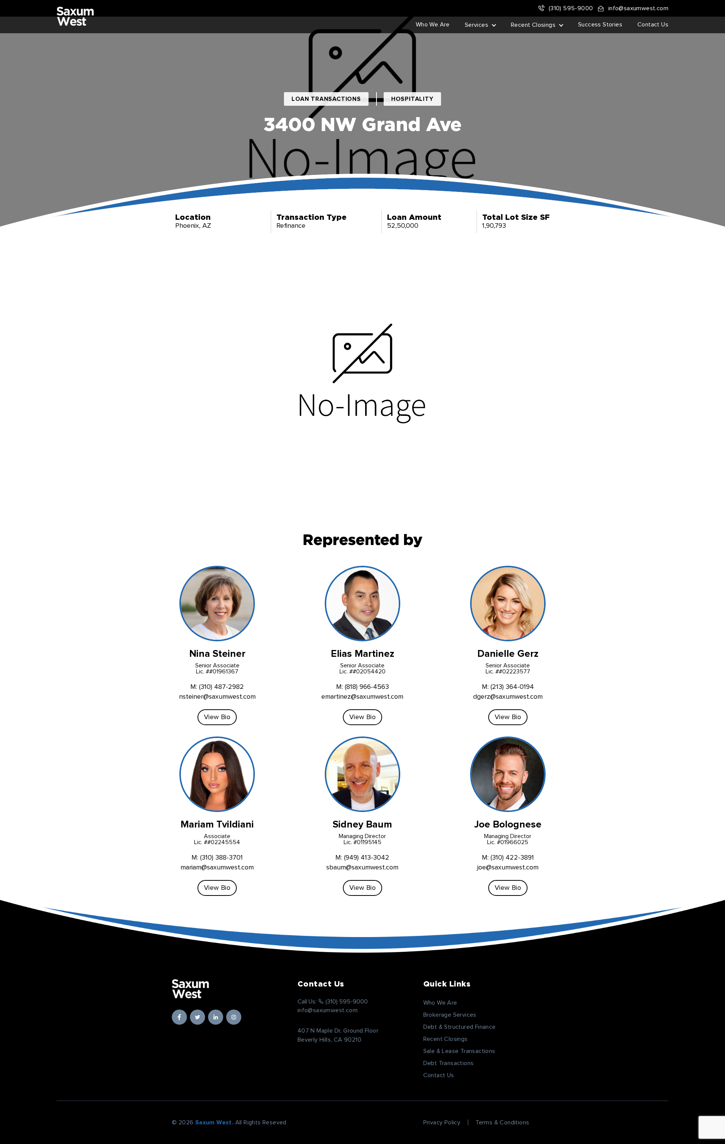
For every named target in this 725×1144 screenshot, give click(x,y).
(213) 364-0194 (512, 687)
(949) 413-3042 (366, 857)
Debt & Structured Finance (459, 1027)
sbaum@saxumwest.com (362, 867)
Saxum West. (214, 1122)
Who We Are (433, 25)
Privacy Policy (442, 1122)
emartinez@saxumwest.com (362, 696)
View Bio (217, 717)
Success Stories (600, 25)
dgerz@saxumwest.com (508, 696)
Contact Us (652, 25)
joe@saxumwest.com (507, 867)
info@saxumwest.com (638, 8)
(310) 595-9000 (571, 8)
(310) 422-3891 (512, 857)
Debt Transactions (448, 1063)
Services (476, 25)
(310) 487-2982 (221, 687)
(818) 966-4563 (367, 687)
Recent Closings (533, 25)
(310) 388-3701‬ (221, 857)
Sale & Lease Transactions (459, 1051)
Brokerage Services (450, 1015)
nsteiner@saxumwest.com (217, 696)
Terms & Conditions (502, 1122)
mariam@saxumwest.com (217, 867)
